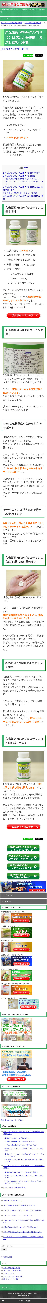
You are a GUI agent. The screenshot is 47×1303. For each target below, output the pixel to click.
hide (26, 168)
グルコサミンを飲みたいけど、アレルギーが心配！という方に (22, 1210)
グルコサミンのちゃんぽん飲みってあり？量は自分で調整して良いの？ (23, 1221)
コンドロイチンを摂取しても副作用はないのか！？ (19, 1205)
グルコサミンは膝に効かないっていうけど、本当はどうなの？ (22, 1232)
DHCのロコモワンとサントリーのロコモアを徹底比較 (21, 1172)
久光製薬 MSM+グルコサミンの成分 (19, 176)
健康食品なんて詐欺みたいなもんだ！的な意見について (20, 1227)
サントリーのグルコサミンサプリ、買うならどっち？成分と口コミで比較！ (23, 1167)
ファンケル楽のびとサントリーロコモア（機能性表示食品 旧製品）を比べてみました (24, 1182)
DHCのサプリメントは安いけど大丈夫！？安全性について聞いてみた (23, 1238)
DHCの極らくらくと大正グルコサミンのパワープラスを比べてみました (24, 1161)
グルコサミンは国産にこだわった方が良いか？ (17, 1215)
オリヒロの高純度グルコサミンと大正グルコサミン (21, 1145)
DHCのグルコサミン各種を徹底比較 (14, 1187)
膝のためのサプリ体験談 (10, 1279)
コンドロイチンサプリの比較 (12, 1271)
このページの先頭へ (25, 1301)
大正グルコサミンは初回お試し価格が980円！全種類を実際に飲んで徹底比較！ (23, 1133)
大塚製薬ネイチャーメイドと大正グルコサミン (19, 1141)
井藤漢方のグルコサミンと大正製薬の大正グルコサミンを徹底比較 (24, 1149)
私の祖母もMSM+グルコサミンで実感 (20, 193)
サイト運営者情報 (6, 1257)
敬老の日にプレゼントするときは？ (12, 1120)
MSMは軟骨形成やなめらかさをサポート (23, 179)
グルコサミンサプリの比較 (15, 49)
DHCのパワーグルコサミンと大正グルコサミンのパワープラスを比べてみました (24, 1155)
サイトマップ (7, 1287)
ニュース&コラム (8, 1273)
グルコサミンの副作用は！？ (12, 1201)
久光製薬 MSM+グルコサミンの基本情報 (21, 173)
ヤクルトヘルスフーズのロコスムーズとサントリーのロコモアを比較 (24, 1176)
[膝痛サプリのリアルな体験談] (16, 1040)
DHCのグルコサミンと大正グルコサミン (17, 1138)
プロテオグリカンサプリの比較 (13, 1276)
